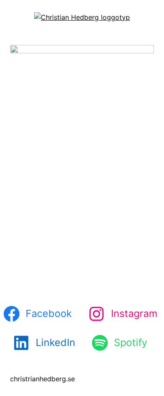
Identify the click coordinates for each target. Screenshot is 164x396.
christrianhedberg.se (42, 379)
